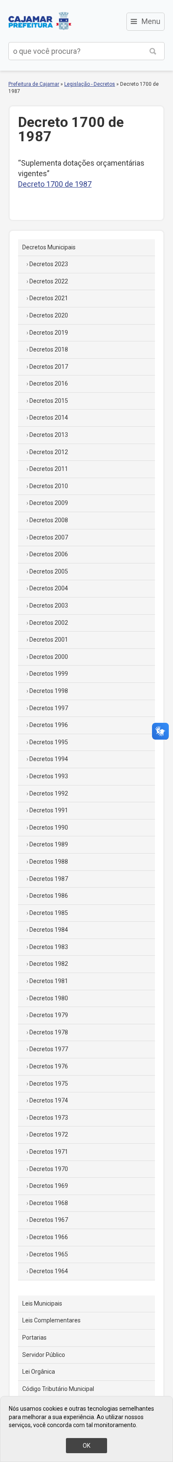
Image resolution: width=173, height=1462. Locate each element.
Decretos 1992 (48, 793)
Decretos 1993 (48, 776)
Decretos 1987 (48, 878)
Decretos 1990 (48, 827)
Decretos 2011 (48, 468)
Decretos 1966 (48, 1237)
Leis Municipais (42, 1303)
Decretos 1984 (48, 929)
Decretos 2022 (48, 281)
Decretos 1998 (48, 690)
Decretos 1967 (48, 1219)
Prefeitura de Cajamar (39, 21)
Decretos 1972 (48, 1134)
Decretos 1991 (48, 810)
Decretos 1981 (48, 981)
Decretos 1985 (48, 912)
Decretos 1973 (48, 1117)
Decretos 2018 (48, 349)
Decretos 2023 (48, 264)
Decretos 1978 (48, 1032)
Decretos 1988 (48, 861)
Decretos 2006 (48, 554)
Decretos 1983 (48, 947)
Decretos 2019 (48, 332)
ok (86, 1445)
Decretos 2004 (48, 588)
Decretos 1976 (48, 1066)
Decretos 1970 (48, 1169)
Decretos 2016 (48, 383)
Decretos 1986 (48, 895)
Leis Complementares (51, 1320)
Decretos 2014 (48, 417)
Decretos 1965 (48, 1254)
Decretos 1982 (48, 963)
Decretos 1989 (48, 844)
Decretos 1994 (48, 759)
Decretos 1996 (48, 725)
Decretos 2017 (48, 366)
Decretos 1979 (48, 1015)
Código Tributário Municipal (58, 1388)
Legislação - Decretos (89, 84)
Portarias (34, 1337)
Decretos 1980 (48, 998)
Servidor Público (43, 1354)
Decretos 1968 (48, 1203)
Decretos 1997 (48, 708)
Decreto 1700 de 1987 (55, 184)
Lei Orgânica (38, 1371)
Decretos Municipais (49, 247)
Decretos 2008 (48, 520)
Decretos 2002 (48, 622)
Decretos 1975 (48, 1083)
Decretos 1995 (48, 742)
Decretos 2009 (48, 503)
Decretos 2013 (48, 434)
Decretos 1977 (48, 1049)
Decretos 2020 (48, 315)
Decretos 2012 (48, 452)
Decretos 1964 (48, 1271)
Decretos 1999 (48, 673)
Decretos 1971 (48, 1151)
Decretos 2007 (48, 537)
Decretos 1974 (48, 1100)
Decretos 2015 (48, 400)
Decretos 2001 (48, 639)
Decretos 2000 (48, 656)
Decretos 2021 (48, 298)
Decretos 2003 (48, 605)
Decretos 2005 (48, 571)
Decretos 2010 (48, 486)
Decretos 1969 (48, 1185)
